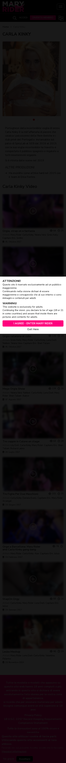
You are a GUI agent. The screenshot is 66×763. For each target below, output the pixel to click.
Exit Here (33, 329)
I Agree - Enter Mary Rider (33, 323)
